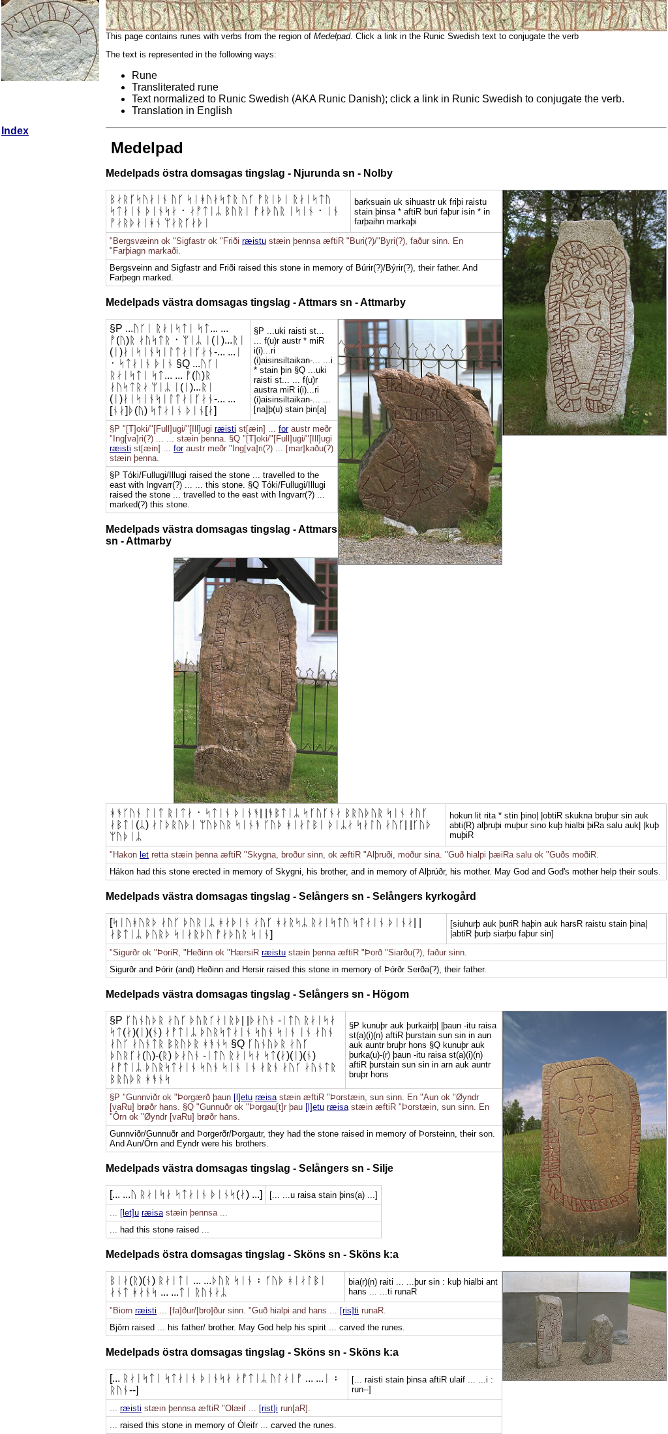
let (144, 854)
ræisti (225, 429)
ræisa (266, 1097)
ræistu (254, 241)
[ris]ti (349, 1310)
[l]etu (243, 1097)
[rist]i (268, 1408)
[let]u (129, 1212)
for (283, 429)
